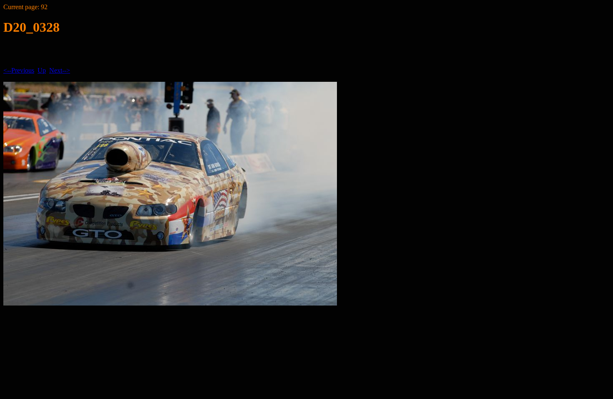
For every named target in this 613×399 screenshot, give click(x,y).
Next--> (59, 70)
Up (42, 70)
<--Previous (18, 70)
